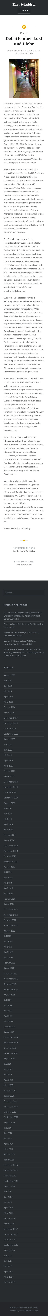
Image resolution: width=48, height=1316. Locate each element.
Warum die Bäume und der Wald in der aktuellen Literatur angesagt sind (20, 642)
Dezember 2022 (11, 909)
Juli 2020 (7, 1064)
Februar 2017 (9, 1282)
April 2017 (8, 1271)
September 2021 (11, 989)
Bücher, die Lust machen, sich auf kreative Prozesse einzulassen (21, 634)
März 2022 (8, 957)
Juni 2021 (8, 1005)
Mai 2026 (8, 691)
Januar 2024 (9, 840)
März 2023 (8, 893)
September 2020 (11, 1053)
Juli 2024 (7, 808)
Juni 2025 (8, 750)
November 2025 (11, 723)
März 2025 (8, 766)
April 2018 (8, 1208)
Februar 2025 (9, 771)
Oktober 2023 (10, 856)
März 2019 (8, 1149)
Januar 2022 (9, 968)
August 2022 (9, 931)
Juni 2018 (8, 1197)
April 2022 (8, 952)
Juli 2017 (7, 1255)
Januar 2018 (9, 1224)
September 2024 (11, 798)
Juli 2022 (7, 936)
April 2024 (8, 824)
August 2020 (9, 1059)
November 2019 (11, 1106)
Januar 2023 (9, 904)
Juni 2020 (8, 1069)
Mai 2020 (8, 1074)
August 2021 (9, 995)
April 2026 (8, 696)
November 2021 (11, 979)
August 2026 (9, 675)
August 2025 (9, 739)
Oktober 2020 (10, 1048)
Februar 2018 (9, 1218)
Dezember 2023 (11, 846)
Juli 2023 (7, 872)
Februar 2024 (9, 835)
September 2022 (11, 925)
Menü (25, 11)
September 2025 (11, 734)
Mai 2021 (8, 1011)
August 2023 (9, 867)
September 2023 (11, 862)
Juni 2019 (8, 1133)
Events (24, 33)
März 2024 (8, 830)
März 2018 (8, 1213)
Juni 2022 (8, 941)
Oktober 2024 (10, 792)
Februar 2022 (9, 963)
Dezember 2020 (11, 1037)
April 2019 (8, 1144)
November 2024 (11, 787)
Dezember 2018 (11, 1165)
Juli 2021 (7, 1000)
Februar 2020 (9, 1090)
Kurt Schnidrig (24, 4)
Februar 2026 (9, 707)
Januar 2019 (9, 1160)
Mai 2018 (8, 1202)
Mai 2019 (8, 1138)
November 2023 (11, 851)
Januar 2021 (9, 1032)
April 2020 (8, 1080)
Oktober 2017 (10, 1240)
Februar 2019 (9, 1154)
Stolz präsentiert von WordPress (23, 1307)
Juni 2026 (8, 686)
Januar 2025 (9, 776)
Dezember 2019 (11, 1101)
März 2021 (8, 1021)
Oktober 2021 (10, 984)
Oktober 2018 (10, 1176)
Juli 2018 (7, 1192)
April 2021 (8, 1016)
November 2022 (11, 915)
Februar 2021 (9, 1027)
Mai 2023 (8, 883)
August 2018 (9, 1186)
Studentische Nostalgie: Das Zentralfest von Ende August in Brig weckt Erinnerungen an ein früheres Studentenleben (24, 652)
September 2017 (11, 1245)
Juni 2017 (8, 1261)
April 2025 (8, 760)
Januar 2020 (9, 1096)
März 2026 (8, 702)
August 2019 (9, 1122)
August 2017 (9, 1250)
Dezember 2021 (11, 973)
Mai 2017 (8, 1266)
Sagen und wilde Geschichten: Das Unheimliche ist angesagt (24, 625)
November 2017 (11, 1234)
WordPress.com (31, 1310)
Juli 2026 (7, 681)
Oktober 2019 (10, 1112)
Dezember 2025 (11, 718)
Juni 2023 (8, 877)
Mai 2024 (8, 819)
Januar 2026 (9, 712)
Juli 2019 (7, 1128)
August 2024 (9, 803)
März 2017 (8, 1277)
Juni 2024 (8, 814)
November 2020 (11, 1043)
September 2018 (11, 1181)
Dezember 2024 (11, 782)
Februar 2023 (9, 899)
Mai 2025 (8, 755)
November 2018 (11, 1170)
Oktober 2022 (10, 920)
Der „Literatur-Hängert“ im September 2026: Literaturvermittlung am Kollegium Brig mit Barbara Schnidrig (23, 616)
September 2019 (11, 1117)
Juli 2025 (7, 744)
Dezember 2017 (11, 1229)
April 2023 (8, 888)
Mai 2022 (8, 947)
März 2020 (8, 1085)
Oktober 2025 (10, 728)
